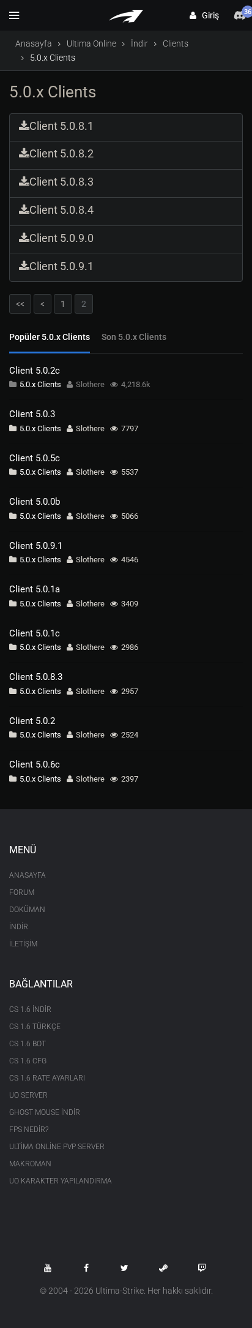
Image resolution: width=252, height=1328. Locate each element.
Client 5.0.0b (34, 501)
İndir (139, 43)
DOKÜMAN (27, 909)
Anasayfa (33, 43)
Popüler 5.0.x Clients (49, 337)
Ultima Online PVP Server (57, 1146)
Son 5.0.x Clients (134, 337)
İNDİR (18, 926)
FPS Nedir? (28, 1129)
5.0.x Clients (40, 384)
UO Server (28, 1095)
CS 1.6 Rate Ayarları (47, 1078)
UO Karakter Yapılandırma (60, 1181)
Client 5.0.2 (32, 720)
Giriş (207, 15)
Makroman (30, 1164)
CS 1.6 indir (30, 1009)
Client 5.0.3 (32, 414)
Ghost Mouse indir (44, 1112)
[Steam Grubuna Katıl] (163, 1268)
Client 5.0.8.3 (35, 676)
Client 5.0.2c (34, 370)
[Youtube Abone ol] (47, 1268)
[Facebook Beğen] (86, 1268)
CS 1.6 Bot (27, 1043)
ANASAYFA (27, 875)
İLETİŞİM (23, 944)
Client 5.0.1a (34, 589)
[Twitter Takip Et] (124, 1268)
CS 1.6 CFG (27, 1061)
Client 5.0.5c (34, 458)
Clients (175, 43)
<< (20, 304)
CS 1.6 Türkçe (35, 1026)
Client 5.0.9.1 (35, 545)
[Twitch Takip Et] (202, 1268)
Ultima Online (91, 43)
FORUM (21, 892)
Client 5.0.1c (34, 633)
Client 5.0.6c (34, 764)
